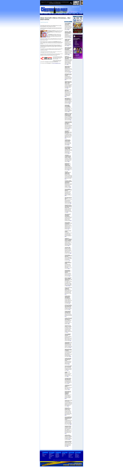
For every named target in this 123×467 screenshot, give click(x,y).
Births (49, 457)
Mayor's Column (77, 455)
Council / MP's (76, 456)
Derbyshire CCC (57, 454)
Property (74, 13)
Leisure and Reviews (51, 455)
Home (42, 13)
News (43, 452)
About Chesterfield (44, 454)
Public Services (60, 13)
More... (69, 29)
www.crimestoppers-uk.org (56, 63)
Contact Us (43, 456)
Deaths (50, 458)
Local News (46, 13)
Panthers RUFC (57, 456)
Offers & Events (64, 452)
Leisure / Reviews (71, 452)
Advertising (43, 455)
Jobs (77, 13)
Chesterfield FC (57, 453)
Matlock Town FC (57, 455)
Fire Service (76, 454)
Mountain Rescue (77, 457)
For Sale (81, 13)
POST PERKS (54, 13)
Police (75, 453)
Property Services (64, 454)
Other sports (56, 457)
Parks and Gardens (71, 457)
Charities (50, 454)
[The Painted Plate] (61, 2)
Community (65, 13)
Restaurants (70, 455)
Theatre (69, 456)
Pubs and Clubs (70, 454)
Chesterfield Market (51, 453)
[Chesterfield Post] (78, 20)
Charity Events (50, 456)
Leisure (70, 13)
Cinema (69, 453)
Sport (50, 13)
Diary (62, 456)
